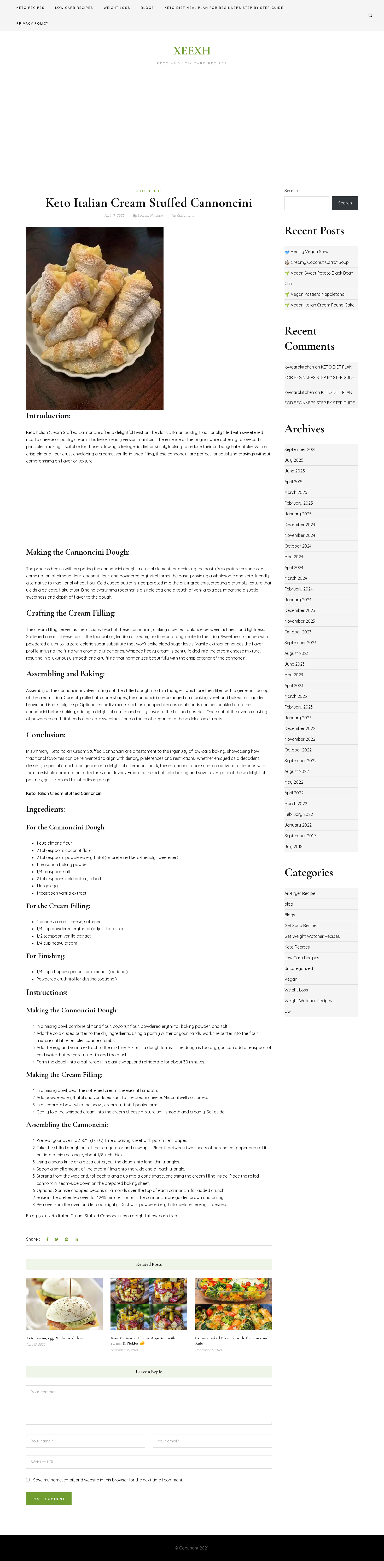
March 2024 (295, 578)
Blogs (147, 8)
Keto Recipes (30, 8)
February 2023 (298, 707)
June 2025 (294, 470)
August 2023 (296, 653)
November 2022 (299, 739)
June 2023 (294, 664)
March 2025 (295, 492)
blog (288, 904)
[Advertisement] (192, 132)
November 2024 (299, 535)
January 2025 (298, 513)
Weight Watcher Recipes (308, 1000)
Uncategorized (298, 968)
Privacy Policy (32, 23)
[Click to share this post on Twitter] (57, 1239)
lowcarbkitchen (299, 367)
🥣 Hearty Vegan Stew (306, 251)
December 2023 (299, 610)
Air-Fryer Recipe (299, 893)
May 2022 (293, 782)
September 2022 (300, 760)
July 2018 (293, 846)
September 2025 (300, 449)
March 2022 (295, 803)
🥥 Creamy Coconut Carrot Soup (316, 262)
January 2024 (297, 599)
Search (291, 190)
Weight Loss (117, 8)
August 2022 (296, 771)
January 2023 (297, 717)
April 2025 (294, 481)
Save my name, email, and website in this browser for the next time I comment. (108, 1479)
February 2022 (298, 814)
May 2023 (293, 674)
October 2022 (298, 749)
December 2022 (299, 728)
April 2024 (293, 567)
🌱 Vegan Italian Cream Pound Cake (319, 305)
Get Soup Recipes (301, 925)
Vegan (290, 979)
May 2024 (293, 556)
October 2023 (297, 631)
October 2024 (297, 546)
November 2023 (299, 621)
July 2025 (293, 460)
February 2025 (298, 503)
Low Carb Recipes (74, 8)
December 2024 (299, 524)
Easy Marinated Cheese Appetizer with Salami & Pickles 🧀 (142, 1340)
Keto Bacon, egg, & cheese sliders (54, 1338)
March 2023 (295, 696)
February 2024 (298, 589)
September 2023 (300, 642)
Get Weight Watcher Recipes (312, 936)
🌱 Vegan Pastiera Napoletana (314, 294)
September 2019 (300, 835)
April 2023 (293, 685)
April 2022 (294, 792)
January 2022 (298, 825)
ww (287, 1011)
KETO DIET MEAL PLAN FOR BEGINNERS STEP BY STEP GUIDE (224, 8)
